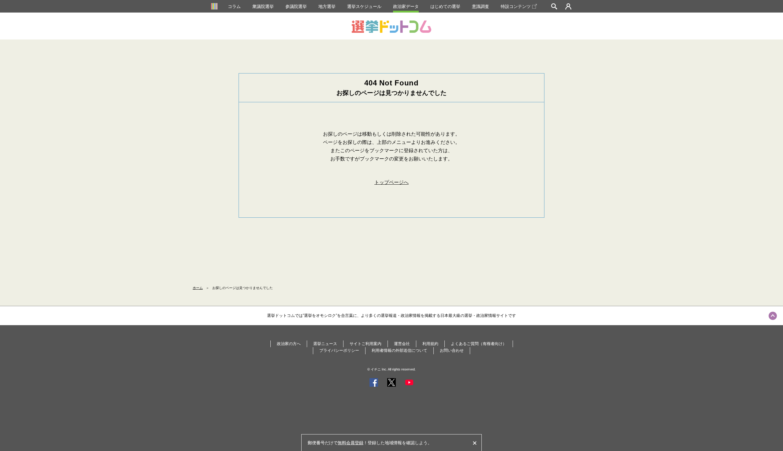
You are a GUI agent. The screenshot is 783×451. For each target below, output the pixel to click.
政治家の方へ (289, 343)
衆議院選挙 (263, 6)
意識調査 (480, 6)
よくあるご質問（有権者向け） (479, 343)
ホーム (198, 288)
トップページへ (391, 182)
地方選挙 (327, 6)
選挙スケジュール (364, 6)
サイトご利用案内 (365, 343)
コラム (234, 6)
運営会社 (402, 343)
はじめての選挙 (445, 6)
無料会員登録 (350, 442)
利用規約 (430, 343)
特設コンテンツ (516, 6)
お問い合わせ (452, 350)
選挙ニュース (325, 343)
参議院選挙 (296, 6)
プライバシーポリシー (339, 350)
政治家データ (406, 6)
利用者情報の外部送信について (399, 350)
